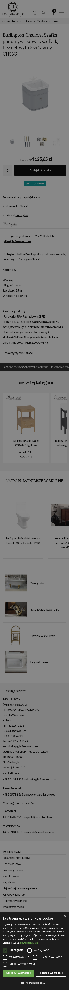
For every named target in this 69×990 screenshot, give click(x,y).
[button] (34, 983)
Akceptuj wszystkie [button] (18, 973)
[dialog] (34, 495)
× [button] (64, 916)
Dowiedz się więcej (29, 942)
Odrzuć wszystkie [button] (51, 973)
